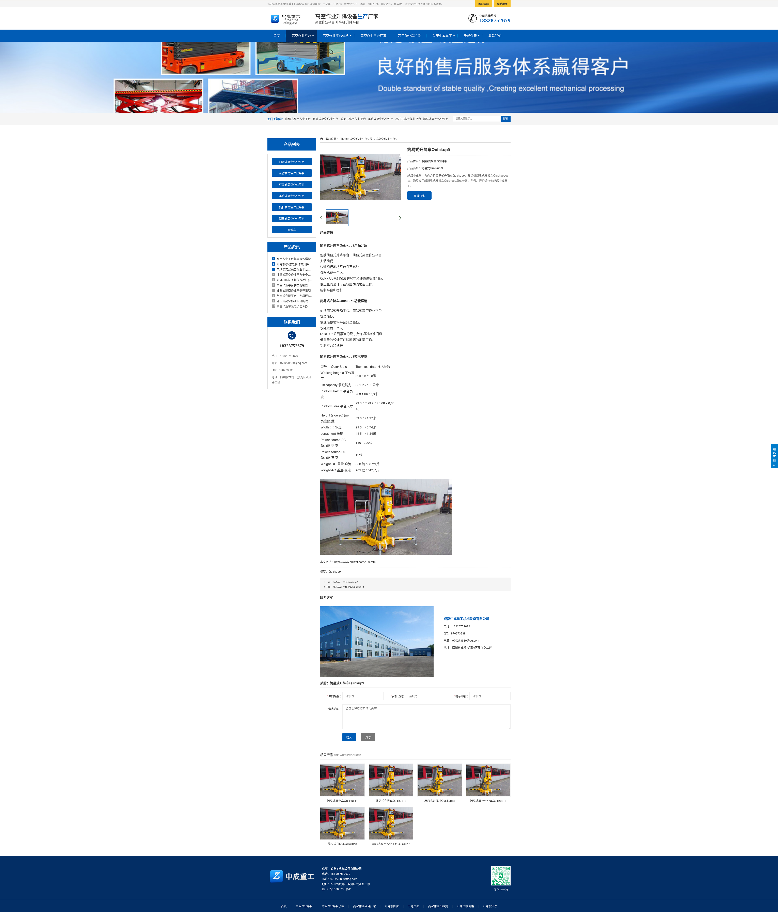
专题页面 (413, 906)
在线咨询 (419, 195)
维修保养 (470, 35)
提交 (349, 737)
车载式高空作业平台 (380, 119)
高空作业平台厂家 (373, 35)
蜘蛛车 (291, 230)
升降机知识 (490, 906)
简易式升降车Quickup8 (345, 582)
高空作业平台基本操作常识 (292, 259)
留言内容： (334, 709)
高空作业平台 (301, 35)
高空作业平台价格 (336, 35)
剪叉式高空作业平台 (353, 119)
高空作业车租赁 (409, 35)
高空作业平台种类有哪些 (290, 285)
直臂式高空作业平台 (325, 119)
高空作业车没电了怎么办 (290, 306)
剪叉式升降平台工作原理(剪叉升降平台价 (292, 296)
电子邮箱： (461, 696)
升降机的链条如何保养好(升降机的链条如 (292, 280)
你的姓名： (334, 696)
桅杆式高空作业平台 (408, 119)
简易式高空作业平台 (436, 119)
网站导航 (483, 4)
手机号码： (398, 696)
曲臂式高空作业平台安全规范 (292, 274)
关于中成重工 (442, 35)
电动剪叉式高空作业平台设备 (292, 269)
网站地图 (502, 4)
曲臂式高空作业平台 (298, 119)
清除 (368, 737)
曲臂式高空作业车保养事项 (292, 290)
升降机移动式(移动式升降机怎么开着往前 (292, 264)
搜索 (505, 118)
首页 (276, 35)
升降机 (343, 139)
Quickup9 (335, 571)
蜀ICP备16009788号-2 (336, 889)
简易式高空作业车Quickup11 (348, 586)
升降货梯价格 (465, 906)
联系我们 (494, 35)
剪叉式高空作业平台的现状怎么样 (292, 301)
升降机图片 (392, 906)
